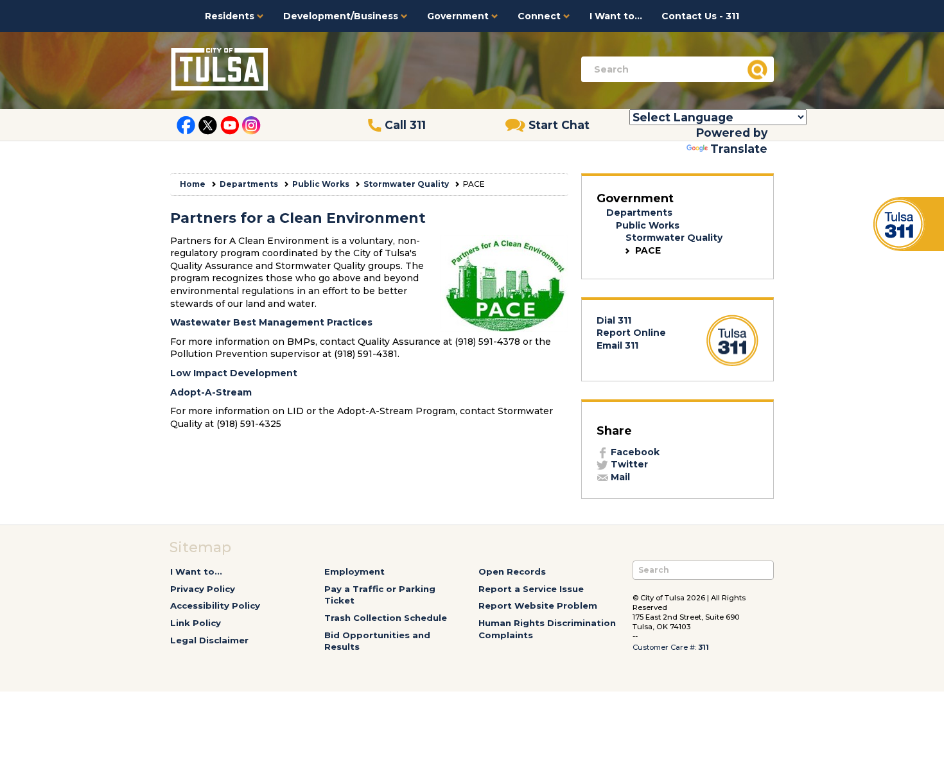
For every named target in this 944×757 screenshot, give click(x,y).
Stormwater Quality (406, 184)
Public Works (320, 184)
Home (192, 184)
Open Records (512, 571)
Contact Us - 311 (700, 16)
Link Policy (195, 623)
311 (703, 647)
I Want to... (616, 16)
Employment (354, 571)
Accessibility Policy (215, 605)
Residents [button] (231, 16)
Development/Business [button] (342, 16)
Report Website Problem (537, 605)
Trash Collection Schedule (385, 618)
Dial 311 (614, 320)
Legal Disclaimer (209, 640)
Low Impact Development (233, 373)
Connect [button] (540, 16)
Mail (619, 477)
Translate (738, 148)
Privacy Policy (202, 589)
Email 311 (617, 345)
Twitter (628, 464)
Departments (249, 184)
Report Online (631, 332)
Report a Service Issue (531, 589)
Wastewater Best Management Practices (271, 322)
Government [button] (459, 16)
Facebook (634, 452)
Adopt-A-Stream (211, 392)
